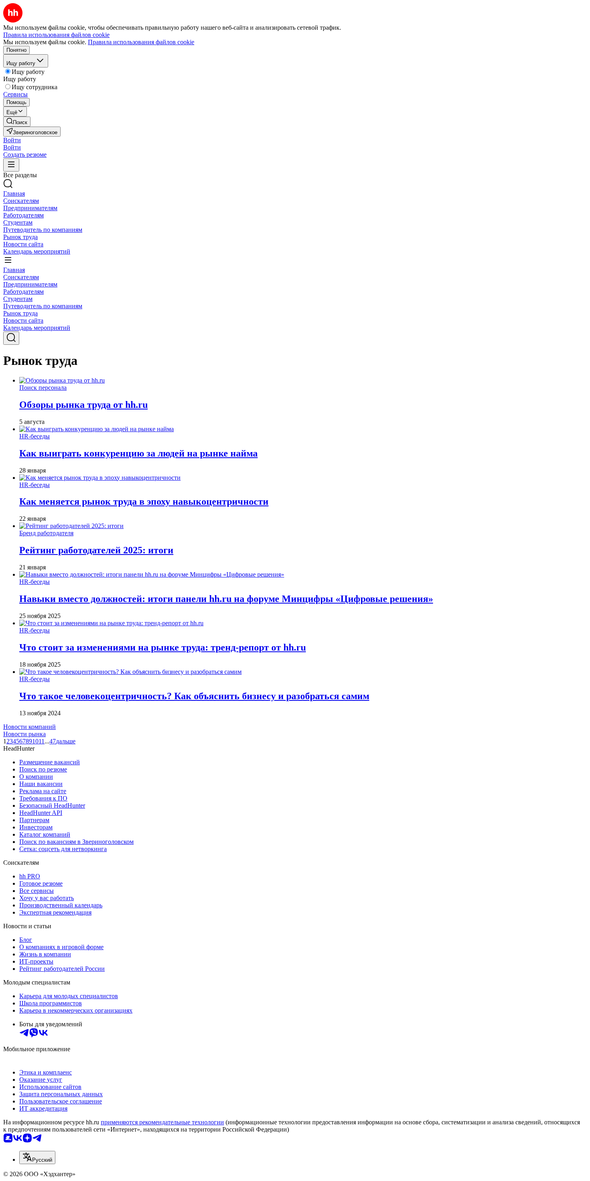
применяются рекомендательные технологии (162, 1122)
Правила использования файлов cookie (141, 42)
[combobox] (37, 1157)
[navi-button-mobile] (11, 165)
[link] (17, 122)
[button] (12, 140)
